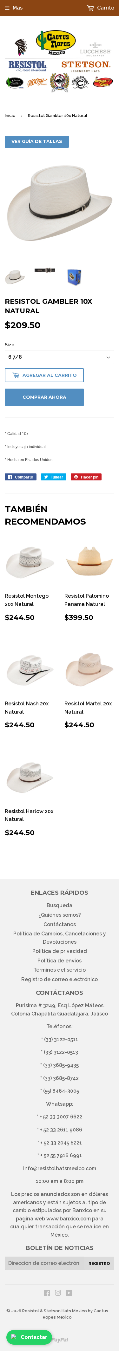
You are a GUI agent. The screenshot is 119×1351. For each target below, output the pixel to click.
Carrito (105, 8)
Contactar (34, 1337)
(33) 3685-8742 (61, 1078)
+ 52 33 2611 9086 (61, 1130)
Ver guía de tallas (36, 141)
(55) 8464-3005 (61, 1091)
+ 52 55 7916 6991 (61, 1155)
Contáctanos (59, 924)
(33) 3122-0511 (61, 1039)
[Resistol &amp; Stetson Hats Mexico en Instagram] (58, 1294)
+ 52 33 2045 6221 (61, 1143)
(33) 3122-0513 (61, 1052)
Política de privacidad (59, 951)
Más (18, 8)
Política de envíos (59, 961)
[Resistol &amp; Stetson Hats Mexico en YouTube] (69, 1294)
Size (9, 344)
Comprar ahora (44, 397)
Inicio (10, 115)
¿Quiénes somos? (59, 915)
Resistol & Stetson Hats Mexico (54, 1310)
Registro (99, 1263)
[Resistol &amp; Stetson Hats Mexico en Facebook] (47, 1294)
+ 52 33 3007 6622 (61, 1117)
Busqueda (59, 905)
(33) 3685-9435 (61, 1065)
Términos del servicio (59, 970)
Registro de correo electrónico (59, 979)
